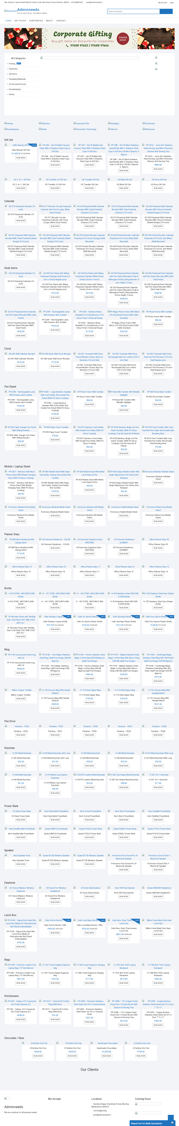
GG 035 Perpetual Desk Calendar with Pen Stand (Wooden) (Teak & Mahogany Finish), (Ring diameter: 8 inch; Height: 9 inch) (123, 291)
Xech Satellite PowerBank (158, 816)
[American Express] (50, 1105)
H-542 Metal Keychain (124, 758)
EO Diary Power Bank (21, 816)
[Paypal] (64, 1105)
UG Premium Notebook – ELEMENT (124, 548)
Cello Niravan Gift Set (21, 150)
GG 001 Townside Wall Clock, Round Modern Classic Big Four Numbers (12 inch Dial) (89, 367)
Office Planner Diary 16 (124, 571)
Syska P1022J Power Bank (89, 833)
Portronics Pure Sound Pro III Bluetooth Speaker (123, 864)
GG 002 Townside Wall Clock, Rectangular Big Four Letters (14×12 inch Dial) (123, 367)
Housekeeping (15, 89)
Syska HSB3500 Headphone (158, 893)
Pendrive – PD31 (55, 731)
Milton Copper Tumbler (21, 695)
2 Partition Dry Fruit (72, 1048)
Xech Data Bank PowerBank (55, 816)
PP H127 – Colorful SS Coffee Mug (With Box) (55, 1010)
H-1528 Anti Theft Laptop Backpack (158, 974)
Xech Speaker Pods (20, 860)
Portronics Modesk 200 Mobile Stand (89, 516)
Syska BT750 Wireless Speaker (89, 860)
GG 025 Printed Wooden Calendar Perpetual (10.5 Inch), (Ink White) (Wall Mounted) (158, 248)
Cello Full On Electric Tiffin (55, 925)
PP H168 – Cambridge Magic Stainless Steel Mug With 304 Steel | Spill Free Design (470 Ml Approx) (158, 669)
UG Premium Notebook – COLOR (55, 544)
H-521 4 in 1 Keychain (158, 779)
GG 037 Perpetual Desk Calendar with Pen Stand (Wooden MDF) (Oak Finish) (21, 325)
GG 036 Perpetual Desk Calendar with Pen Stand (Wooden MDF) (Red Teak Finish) (158, 287)
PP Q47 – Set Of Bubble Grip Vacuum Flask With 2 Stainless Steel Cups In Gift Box (89, 158)
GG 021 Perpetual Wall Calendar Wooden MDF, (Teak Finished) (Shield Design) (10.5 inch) (20, 248)
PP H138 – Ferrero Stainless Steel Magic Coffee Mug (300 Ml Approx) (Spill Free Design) (89, 668)
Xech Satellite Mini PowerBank (21, 833)
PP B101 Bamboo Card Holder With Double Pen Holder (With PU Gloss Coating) (89, 441)
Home (9, 21)
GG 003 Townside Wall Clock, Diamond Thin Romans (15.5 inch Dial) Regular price (158, 367)
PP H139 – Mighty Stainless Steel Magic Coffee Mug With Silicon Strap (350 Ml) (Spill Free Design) (124, 668)
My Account (162, 3)
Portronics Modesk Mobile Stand (55, 512)
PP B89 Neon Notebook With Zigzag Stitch (21, 548)
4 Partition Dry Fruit (38, 1048)
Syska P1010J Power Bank (158, 833)
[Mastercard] (54, 1105)
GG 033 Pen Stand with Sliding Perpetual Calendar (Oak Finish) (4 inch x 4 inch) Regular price (55, 287)
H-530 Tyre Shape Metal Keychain (123, 779)
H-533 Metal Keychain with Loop (55, 758)
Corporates (36, 21)
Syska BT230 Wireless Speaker (55, 860)
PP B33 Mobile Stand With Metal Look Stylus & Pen (89, 481)
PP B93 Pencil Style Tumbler (158, 397)
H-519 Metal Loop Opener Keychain (55, 784)
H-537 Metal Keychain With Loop (158, 758)
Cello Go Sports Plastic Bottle (89, 621)
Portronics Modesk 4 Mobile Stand (158, 477)
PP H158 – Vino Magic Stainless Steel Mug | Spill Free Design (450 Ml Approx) (55, 668)
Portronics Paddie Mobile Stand (123, 512)
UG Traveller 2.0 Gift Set (55, 184)
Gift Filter (20, 21)
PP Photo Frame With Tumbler (158, 316)
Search (166, 11)
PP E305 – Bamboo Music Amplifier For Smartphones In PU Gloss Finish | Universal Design (89, 325)
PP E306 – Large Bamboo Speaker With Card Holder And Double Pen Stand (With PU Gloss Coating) (55, 407)
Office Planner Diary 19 (21, 571)
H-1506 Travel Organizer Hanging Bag (89, 974)
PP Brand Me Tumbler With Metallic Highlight (123, 401)
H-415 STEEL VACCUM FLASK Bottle (21, 602)
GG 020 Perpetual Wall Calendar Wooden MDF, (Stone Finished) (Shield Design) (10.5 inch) (158, 220)
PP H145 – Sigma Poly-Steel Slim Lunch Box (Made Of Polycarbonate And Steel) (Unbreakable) (21, 935)
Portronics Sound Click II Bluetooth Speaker (158, 864)
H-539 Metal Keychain (89, 758)
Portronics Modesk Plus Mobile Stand (20, 516)
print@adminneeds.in (94, 2)
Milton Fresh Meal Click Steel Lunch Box (158, 929)
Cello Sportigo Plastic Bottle (124, 621)
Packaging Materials (17, 79)
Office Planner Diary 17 (89, 571)
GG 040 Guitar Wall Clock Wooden (55, 359)
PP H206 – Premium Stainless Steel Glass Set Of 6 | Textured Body (89, 1011)
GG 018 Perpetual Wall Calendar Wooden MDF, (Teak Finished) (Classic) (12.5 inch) (89, 220)
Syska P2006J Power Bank (123, 833)
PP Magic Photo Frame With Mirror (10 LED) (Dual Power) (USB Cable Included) (123, 325)
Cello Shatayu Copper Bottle (55, 621)
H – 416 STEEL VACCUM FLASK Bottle (89, 602)
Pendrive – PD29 (124, 731)
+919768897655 (77, 2)
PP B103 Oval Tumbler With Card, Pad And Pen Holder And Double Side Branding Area (158, 441)
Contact (61, 21)
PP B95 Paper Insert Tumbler (55, 432)
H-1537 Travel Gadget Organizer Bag (55, 974)
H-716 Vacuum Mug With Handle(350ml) (158, 699)
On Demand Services (17, 84)
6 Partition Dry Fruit (141, 1048)
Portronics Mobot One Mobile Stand (158, 516)
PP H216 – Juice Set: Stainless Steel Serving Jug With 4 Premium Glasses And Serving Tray (158, 158)
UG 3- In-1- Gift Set (21, 184)
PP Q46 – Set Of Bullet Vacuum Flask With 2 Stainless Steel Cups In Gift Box (55, 158)
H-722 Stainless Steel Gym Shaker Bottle (158, 602)
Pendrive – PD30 (90, 731)
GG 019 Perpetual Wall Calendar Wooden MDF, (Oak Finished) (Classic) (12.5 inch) (123, 220)
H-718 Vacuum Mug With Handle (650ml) (55, 699)
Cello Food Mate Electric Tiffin (89, 925)
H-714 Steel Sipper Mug (89, 695)
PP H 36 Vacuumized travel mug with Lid (21, 664)
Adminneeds (28, 9)
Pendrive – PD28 (158, 731)
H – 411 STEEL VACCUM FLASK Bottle (55, 602)
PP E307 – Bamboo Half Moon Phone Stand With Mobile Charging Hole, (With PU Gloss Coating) (21, 486)
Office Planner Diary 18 (55, 571)
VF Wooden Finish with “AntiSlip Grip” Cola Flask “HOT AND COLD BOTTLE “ (21, 630)
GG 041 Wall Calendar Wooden (21, 359)
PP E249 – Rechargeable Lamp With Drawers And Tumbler (55, 321)
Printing (12, 64)
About (49, 21)
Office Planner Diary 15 (158, 571)
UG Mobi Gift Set (124, 184)
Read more (20, 158)
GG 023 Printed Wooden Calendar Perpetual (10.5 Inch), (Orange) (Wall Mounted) (89, 248)
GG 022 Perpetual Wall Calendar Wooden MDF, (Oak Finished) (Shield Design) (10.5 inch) (55, 248)
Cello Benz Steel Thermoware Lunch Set (124, 929)
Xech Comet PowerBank (89, 816)
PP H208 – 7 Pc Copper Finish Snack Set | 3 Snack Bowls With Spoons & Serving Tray (123, 1014)
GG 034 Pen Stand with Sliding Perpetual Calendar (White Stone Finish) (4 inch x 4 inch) (90, 287)
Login (172, 3)
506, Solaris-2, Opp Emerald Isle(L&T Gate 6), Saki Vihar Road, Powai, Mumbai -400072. (36, 2)
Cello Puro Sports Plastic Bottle (158, 621)
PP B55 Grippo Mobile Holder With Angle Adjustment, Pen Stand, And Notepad (124, 485)
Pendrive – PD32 (21, 731)
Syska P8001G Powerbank (55, 833)
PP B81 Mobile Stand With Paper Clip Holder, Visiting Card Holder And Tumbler (55, 485)
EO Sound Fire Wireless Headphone (55, 897)
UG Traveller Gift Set (89, 184)
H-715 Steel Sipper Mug (124, 695)
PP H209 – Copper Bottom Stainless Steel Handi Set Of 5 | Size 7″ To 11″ (158, 1014)
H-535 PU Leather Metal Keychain (89, 779)
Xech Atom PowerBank (124, 816)
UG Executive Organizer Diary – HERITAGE (89, 548)
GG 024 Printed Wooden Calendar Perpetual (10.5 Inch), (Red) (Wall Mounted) (124, 248)
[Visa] (59, 1105)
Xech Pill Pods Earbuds (124, 893)
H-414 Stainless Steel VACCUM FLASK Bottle (123, 602)
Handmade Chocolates (107, 1048)
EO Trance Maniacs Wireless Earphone (21, 897)
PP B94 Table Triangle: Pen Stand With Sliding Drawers (21, 436)
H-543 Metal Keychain (21, 779)
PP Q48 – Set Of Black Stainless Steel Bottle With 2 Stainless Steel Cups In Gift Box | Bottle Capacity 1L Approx (123, 163)
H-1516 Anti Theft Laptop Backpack (124, 974)
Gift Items (13, 74)
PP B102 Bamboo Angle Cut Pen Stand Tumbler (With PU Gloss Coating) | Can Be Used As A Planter (124, 442)
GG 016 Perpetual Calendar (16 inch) (21, 215)
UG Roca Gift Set (158, 184)
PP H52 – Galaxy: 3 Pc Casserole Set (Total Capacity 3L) (21, 1010)
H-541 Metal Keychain (21, 758)
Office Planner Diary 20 (158, 544)
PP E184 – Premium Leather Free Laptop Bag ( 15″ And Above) (21, 974)
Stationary (13, 69)
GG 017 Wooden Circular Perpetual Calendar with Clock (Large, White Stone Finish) (55, 220)
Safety (12, 94)
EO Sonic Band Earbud (89, 893)
